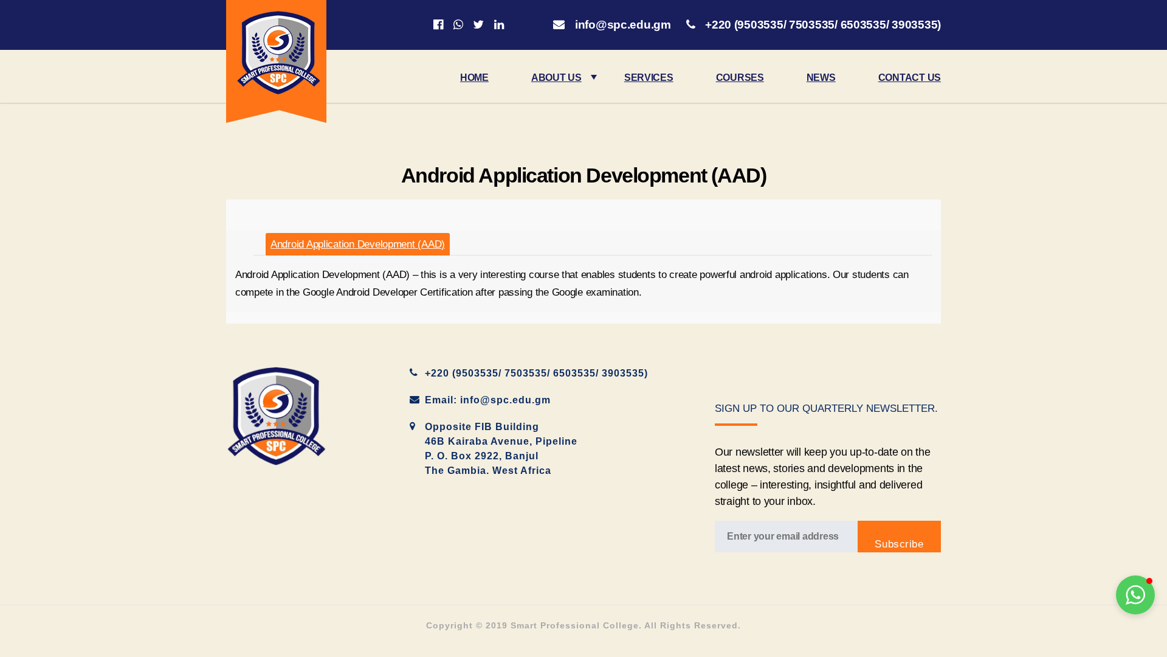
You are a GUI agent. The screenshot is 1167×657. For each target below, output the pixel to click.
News (821, 77)
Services (648, 77)
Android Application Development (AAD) (357, 244)
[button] (1135, 594)
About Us (556, 77)
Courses (740, 77)
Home (474, 77)
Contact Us (909, 77)
